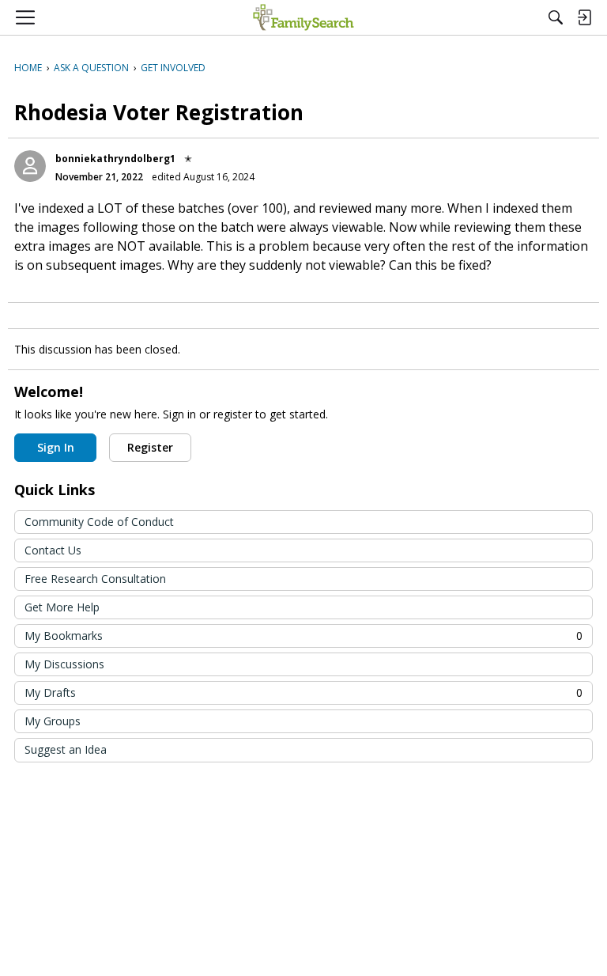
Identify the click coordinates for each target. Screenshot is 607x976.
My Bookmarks (303, 635)
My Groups (53, 720)
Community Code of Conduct (99, 521)
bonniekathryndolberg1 (115, 158)
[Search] (555, 17)
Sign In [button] (55, 447)
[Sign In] (584, 17)
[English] (303, 17)
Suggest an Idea (66, 749)
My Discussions (64, 663)
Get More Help (62, 607)
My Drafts (303, 692)
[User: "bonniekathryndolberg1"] (30, 166)
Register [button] (150, 447)
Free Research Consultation (95, 578)
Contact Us (53, 550)
